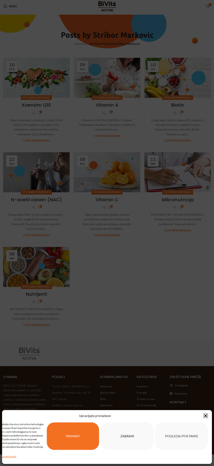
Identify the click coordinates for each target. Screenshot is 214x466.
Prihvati (73, 436)
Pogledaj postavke (181, 436)
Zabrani (127, 436)
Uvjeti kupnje (9, 456)
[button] (206, 416)
